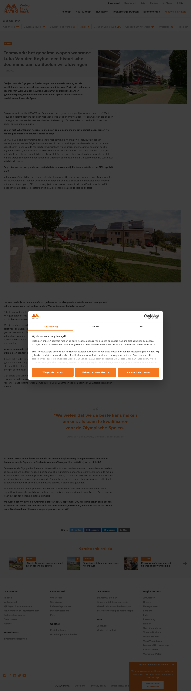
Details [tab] (95, 326)
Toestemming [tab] (51, 326)
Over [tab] (140, 326)
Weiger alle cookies (53, 372)
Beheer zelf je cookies (93, 372)
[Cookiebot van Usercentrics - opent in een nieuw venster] (146, 316)
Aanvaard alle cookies (138, 372)
